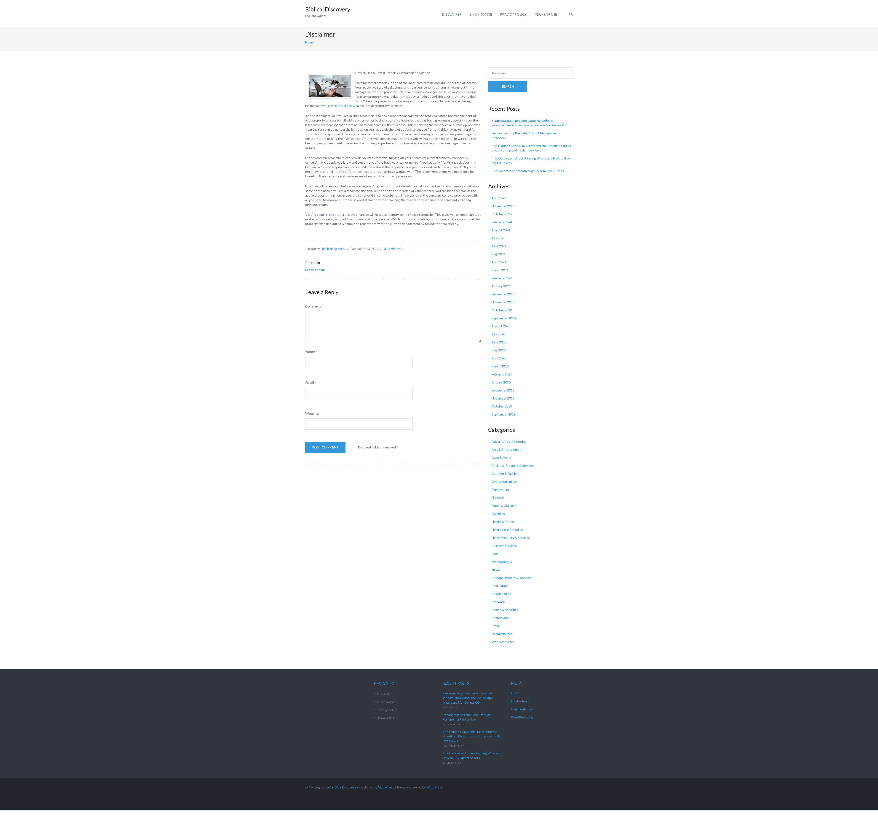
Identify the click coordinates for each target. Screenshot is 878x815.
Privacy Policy (513, 14)
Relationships (501, 594)
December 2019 (503, 390)
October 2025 (502, 214)
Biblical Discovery (344, 787)
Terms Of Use (546, 14)
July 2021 (498, 238)
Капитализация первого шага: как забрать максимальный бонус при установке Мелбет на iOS (467, 697)
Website (312, 413)
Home (309, 42)
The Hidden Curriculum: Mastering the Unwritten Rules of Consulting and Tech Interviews (471, 736)
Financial (498, 497)
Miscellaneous (315, 270)
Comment (313, 306)
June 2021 (499, 246)
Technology (500, 618)
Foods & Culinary (504, 505)
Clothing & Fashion (505, 473)
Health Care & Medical (507, 530)
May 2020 (499, 350)
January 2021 (501, 286)
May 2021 (499, 254)
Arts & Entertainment (507, 449)
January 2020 (501, 382)
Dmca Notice (480, 14)
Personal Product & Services (512, 578)
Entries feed (520, 701)
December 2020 (503, 294)
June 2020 (499, 342)
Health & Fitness (503, 522)
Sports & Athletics (505, 610)
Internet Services (504, 546)
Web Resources (503, 642)
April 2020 (499, 358)
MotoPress (386, 787)
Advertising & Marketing (509, 441)
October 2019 (502, 406)
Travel (496, 626)
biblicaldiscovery (333, 249)
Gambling (498, 513)
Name (310, 351)
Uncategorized (502, 634)
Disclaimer (451, 14)
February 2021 (502, 278)
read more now (344, 106)
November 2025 (503, 206)
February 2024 (502, 222)
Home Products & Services (511, 538)
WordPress (434, 787)
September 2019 (504, 414)
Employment (500, 489)
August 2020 (501, 326)
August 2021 (501, 230)
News (496, 570)
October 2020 (502, 310)
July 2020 (498, 334)
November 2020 (503, 302)
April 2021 (499, 262)
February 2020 (502, 374)
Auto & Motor (501, 457)
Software (498, 602)
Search (507, 86)
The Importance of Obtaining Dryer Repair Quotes (528, 171)
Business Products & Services (513, 465)
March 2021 (500, 270)
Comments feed (522, 709)
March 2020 (500, 366)
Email (309, 382)
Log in (515, 693)
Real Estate (500, 586)
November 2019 (503, 398)
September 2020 (504, 318)
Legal (495, 554)
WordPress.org (522, 717)
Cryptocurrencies (504, 481)
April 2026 (499, 198)
